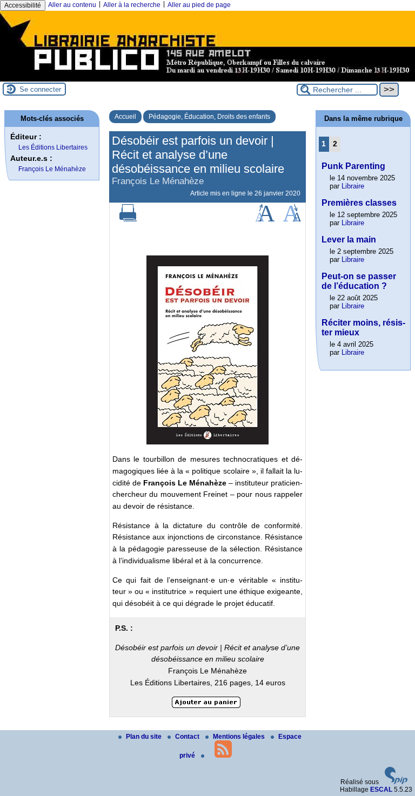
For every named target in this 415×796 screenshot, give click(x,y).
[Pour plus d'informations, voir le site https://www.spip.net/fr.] (396, 782)
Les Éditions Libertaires (53, 147)
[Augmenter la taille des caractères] (265, 219)
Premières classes (359, 202)
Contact (188, 736)
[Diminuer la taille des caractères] (292, 219)
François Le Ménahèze (52, 169)
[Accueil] (207, 78)
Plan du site (144, 736)
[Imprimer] (128, 219)
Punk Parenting (353, 166)
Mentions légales (239, 736)
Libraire (353, 186)
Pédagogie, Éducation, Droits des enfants (209, 116)
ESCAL (381, 789)
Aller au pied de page (199, 5)
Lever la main (349, 239)
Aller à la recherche (131, 5)
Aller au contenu (72, 5)
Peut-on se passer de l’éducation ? (359, 281)
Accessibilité (22, 5)
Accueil (125, 116)
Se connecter (40, 89)
